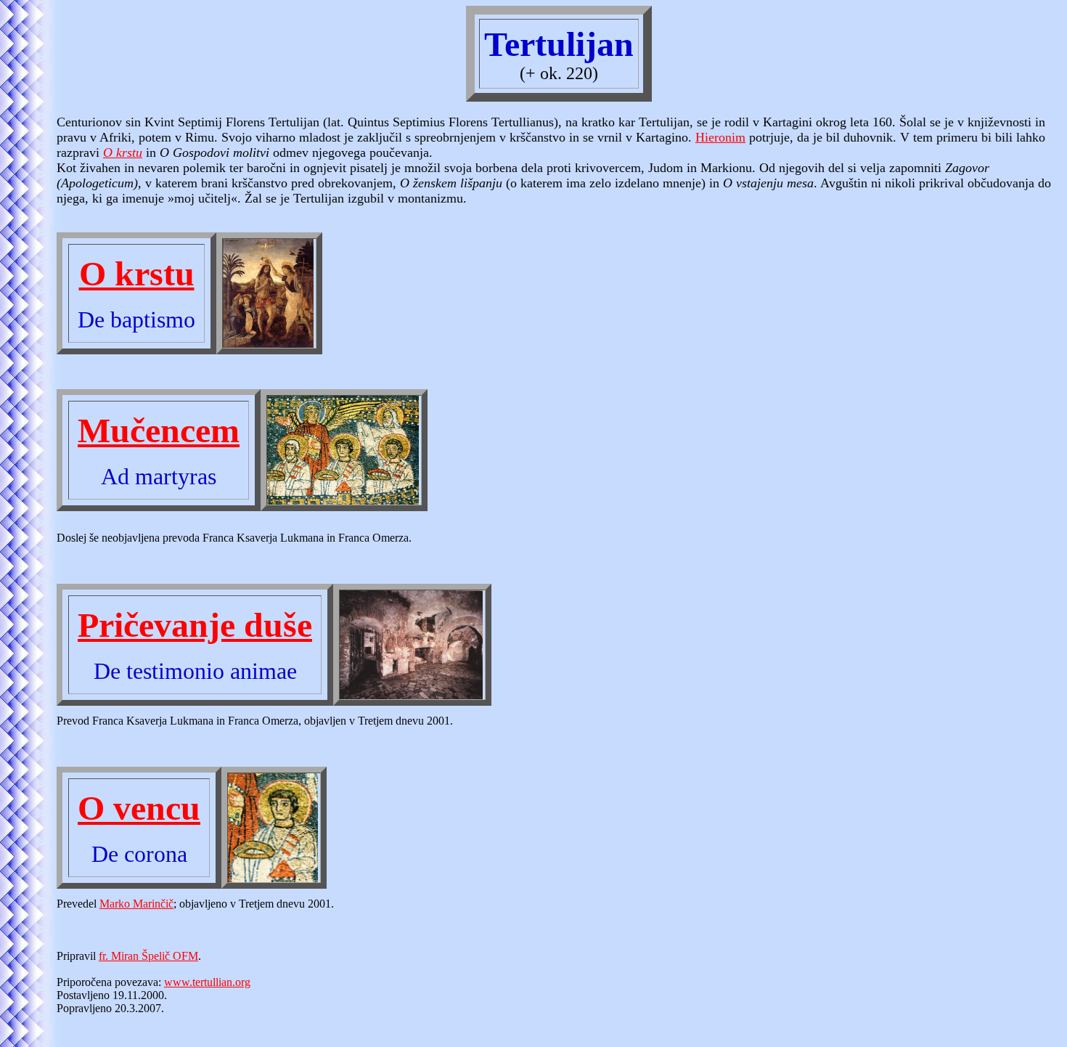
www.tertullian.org (207, 982)
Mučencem (159, 430)
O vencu (139, 808)
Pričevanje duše (195, 625)
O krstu (122, 152)
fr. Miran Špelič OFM (148, 956)
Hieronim (720, 137)
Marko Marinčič (136, 903)
